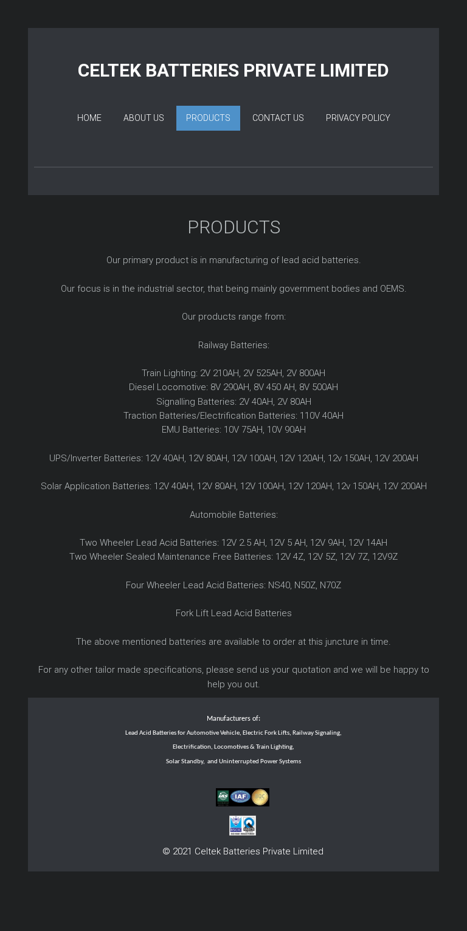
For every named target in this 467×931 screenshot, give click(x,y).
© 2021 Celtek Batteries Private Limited (242, 851)
